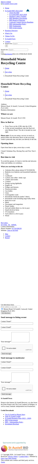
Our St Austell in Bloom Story (15, 414)
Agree (3, 462)
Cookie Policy (24, 456)
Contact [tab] (7, 236)
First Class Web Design (8, 458)
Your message (6, 342)
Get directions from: (7, 305)
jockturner (8, 54)
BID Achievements (11, 420)
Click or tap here (12, 230)
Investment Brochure (12, 424)
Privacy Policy (13, 456)
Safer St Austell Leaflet (12, 416)
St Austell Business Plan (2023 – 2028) (18, 418)
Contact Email (6, 327)
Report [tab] (7, 238)
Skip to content (6, 2)
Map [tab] (6, 234)
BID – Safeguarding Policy (14, 422)
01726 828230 (17, 228)
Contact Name (6, 321)
